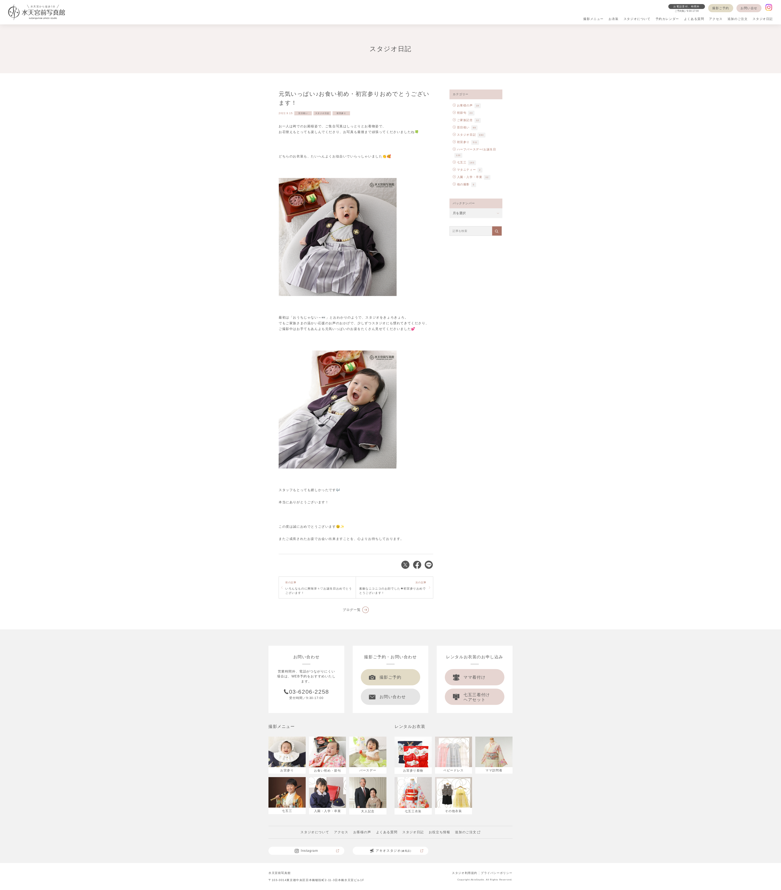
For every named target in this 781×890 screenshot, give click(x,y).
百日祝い (303, 113)
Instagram (309, 850)
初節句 (461, 112)
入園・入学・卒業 (469, 177)
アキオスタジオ (393, 850)
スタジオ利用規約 (464, 873)
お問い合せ (749, 8)
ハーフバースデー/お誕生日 (476, 149)
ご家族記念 (465, 120)
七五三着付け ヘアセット (477, 697)
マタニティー (466, 169)
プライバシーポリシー (497, 873)
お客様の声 (465, 105)
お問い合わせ (393, 697)
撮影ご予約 (720, 8)
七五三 (461, 162)
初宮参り (341, 113)
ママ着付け (474, 677)
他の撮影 (463, 184)
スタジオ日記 (322, 113)
